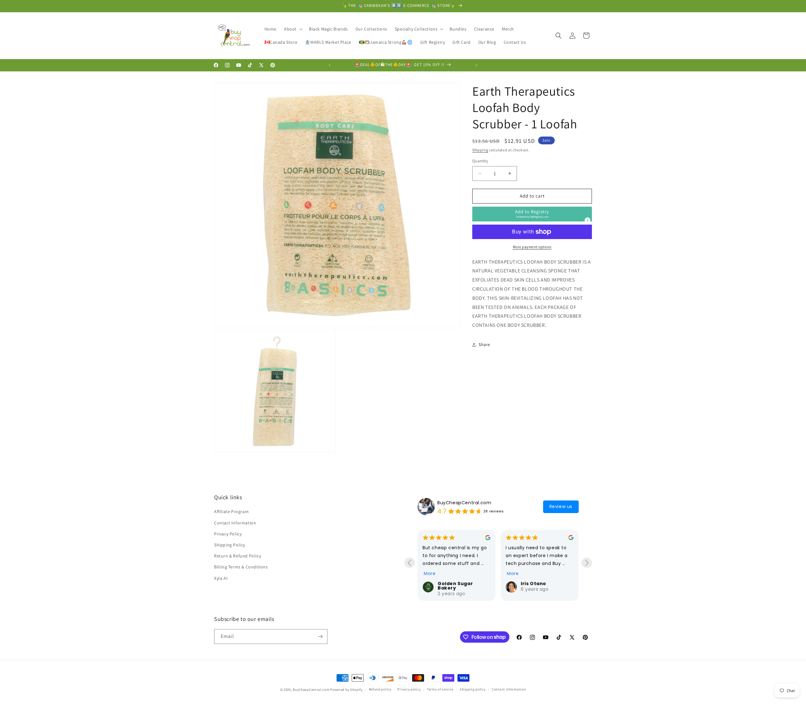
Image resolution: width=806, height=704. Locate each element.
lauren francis (539, 583)
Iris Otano (450, 583)
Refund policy (380, 689)
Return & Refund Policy (237, 556)
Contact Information (235, 523)
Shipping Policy (229, 545)
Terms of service (440, 689)
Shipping (480, 150)
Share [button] (484, 345)
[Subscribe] (320, 636)
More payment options (532, 246)
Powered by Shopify (346, 689)
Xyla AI (221, 578)
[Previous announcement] (330, 65)
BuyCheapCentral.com (464, 503)
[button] (292, 29)
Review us (560, 506)
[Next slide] (587, 562)
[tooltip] (587, 220)
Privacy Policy (227, 534)
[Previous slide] (409, 562)
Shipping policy (473, 689)
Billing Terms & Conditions (241, 567)
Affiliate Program (231, 511)
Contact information (509, 689)
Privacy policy (409, 689)
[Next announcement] (476, 65)
